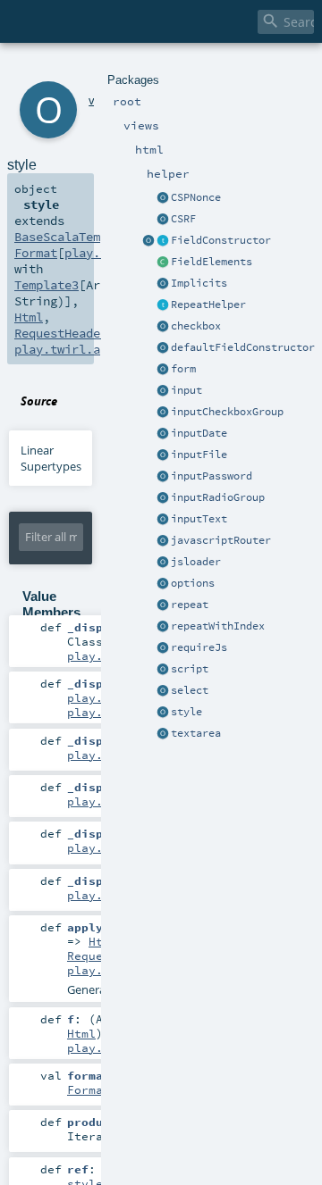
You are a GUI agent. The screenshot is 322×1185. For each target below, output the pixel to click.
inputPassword (211, 476)
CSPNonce (196, 197)
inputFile (199, 454)
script (189, 669)
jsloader (196, 561)
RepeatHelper (208, 304)
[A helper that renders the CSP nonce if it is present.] (163, 198)
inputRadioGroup (218, 497)
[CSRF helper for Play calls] (163, 220)
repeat (189, 604)
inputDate (199, 433)
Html (28, 317)
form (183, 369)
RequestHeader (60, 333)
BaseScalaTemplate (75, 237)
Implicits (199, 283)
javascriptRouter (221, 540)
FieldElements (211, 261)
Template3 (46, 285)
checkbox (196, 326)
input (186, 390)
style (186, 711)
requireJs (199, 647)
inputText (199, 519)
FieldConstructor (221, 240)
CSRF (183, 219)
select (189, 690)
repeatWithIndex (218, 626)
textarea (196, 733)
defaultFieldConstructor (243, 347)
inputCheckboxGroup (227, 411)
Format (35, 253)
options (193, 583)
